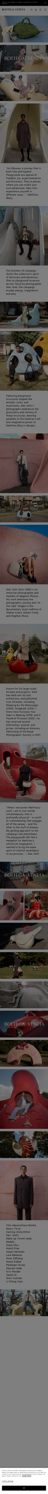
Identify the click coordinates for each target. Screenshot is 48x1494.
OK (24, 1488)
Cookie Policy (27, 1476)
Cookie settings (7, 1481)
